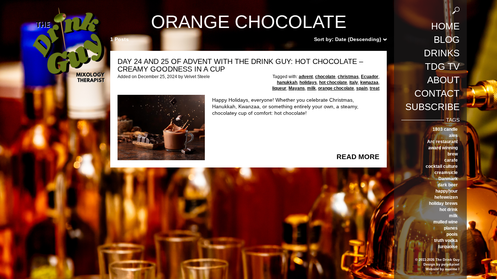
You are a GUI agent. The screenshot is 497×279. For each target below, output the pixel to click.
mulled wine (445, 222)
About (443, 79)
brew (453, 154)
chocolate (325, 76)
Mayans (297, 88)
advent (306, 76)
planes (451, 228)
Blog (447, 39)
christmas (348, 76)
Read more (358, 157)
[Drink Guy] (68, 10)
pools (452, 234)
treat (374, 88)
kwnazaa (369, 82)
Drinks (442, 53)
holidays (308, 82)
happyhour (447, 191)
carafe (451, 160)
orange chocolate (336, 88)
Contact (437, 93)
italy (353, 82)
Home (445, 26)
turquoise (448, 246)
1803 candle (445, 129)
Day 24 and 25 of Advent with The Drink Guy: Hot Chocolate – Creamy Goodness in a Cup (240, 65)
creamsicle (446, 172)
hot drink (449, 209)
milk (453, 215)
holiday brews (443, 203)
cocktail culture (442, 166)
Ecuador (369, 76)
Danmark (448, 178)
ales (453, 135)
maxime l (452, 269)
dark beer (448, 184)
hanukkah (287, 82)
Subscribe (432, 106)
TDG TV (442, 66)
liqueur (279, 88)
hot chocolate (333, 82)
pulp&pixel (450, 264)
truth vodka (446, 240)
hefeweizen (446, 197)
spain (361, 88)
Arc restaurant (442, 141)
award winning (443, 147)
